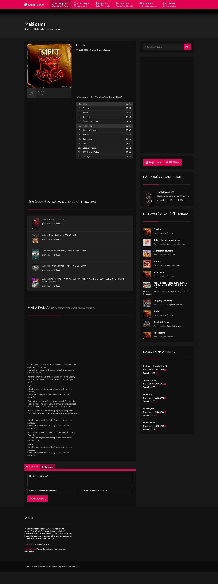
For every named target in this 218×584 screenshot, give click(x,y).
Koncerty (81, 4)
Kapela (103, 4)
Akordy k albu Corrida (101, 50)
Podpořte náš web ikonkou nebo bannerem (45, 550)
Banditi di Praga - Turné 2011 (62, 235)
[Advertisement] (49, 142)
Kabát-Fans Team (43, 566)
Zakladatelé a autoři (40, 544)
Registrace (154, 162)
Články (148, 4)
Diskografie (60, 4)
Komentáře (33, 466)
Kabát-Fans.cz (36, 4)
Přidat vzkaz (47, 467)
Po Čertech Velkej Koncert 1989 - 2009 (67, 250)
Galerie (124, 4)
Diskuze (169, 4)
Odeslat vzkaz (38, 498)
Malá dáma (55, 223)
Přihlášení (173, 162)
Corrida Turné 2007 (58, 219)
